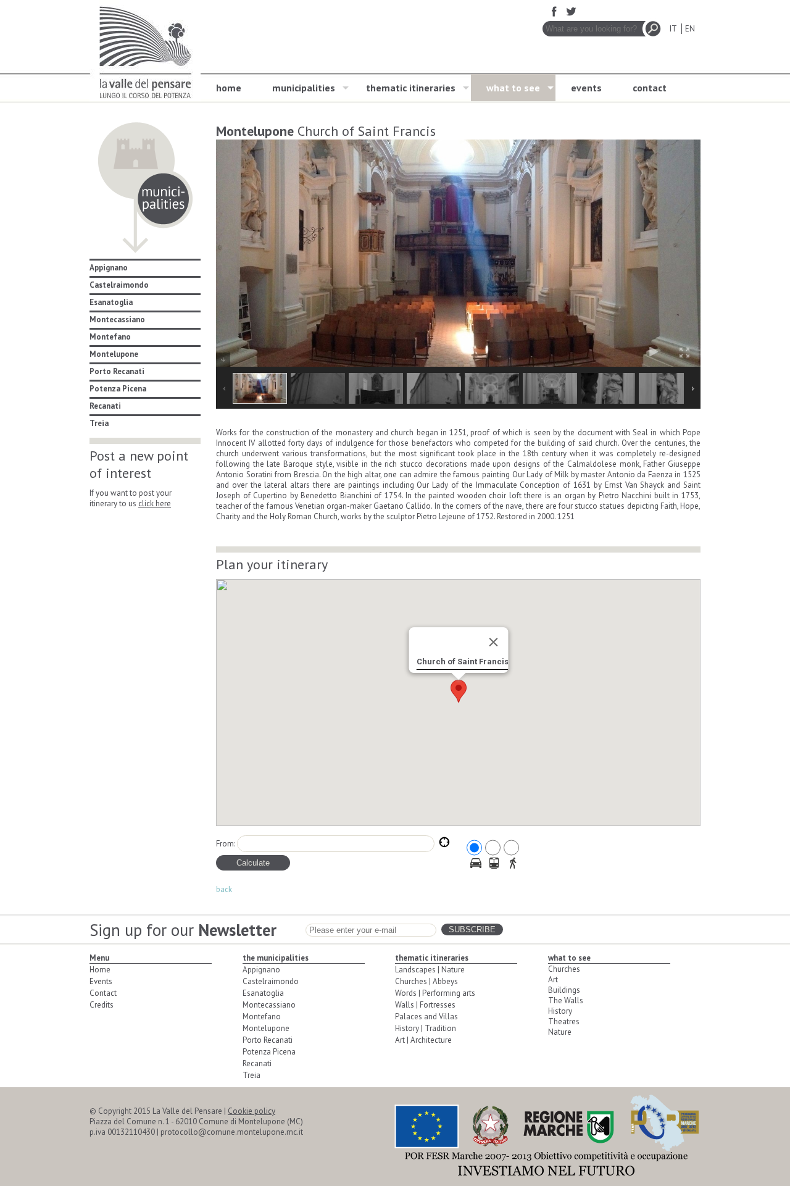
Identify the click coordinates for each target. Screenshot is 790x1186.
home (228, 87)
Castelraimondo (119, 285)
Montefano (110, 337)
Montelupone (113, 354)
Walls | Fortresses (425, 1005)
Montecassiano (117, 319)
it (673, 28)
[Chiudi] (493, 642)
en (690, 28)
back (224, 889)
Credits (101, 1005)
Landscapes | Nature (430, 969)
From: (225, 843)
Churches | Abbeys (426, 981)
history (560, 1011)
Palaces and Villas (426, 1016)
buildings (564, 990)
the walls (565, 1000)
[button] (459, 691)
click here (154, 503)
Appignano (108, 267)
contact (650, 87)
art (553, 979)
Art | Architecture (423, 1040)
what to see (513, 87)
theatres (564, 1021)
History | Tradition (425, 1028)
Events (100, 981)
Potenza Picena (117, 388)
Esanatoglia (111, 302)
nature (560, 1032)
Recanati (105, 406)
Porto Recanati (116, 371)
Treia (99, 423)
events (586, 87)
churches (564, 969)
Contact (103, 993)
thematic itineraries (410, 87)
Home (99, 969)
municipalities (303, 87)
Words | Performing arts (435, 993)
